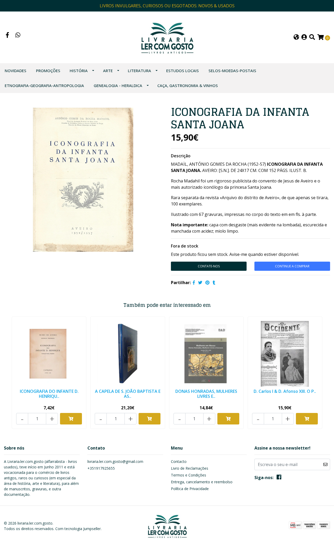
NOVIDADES (15, 70)
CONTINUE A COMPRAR (292, 266)
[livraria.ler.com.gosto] (167, 37)
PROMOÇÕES (48, 70)
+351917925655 (101, 468)
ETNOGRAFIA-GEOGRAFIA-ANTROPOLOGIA (44, 85)
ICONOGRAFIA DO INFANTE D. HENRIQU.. (49, 393)
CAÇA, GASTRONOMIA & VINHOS (187, 85)
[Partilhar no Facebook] (194, 282)
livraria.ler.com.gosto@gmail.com (115, 461)
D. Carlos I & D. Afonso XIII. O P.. (285, 391)
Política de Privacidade (190, 488)
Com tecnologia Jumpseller (78, 528)
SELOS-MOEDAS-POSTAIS (232, 70)
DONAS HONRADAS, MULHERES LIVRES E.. (206, 393)
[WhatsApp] (18, 35)
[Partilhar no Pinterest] (207, 282)
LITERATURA (139, 70)
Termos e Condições (188, 475)
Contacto (179, 461)
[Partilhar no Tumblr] (214, 282)
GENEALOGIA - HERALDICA (118, 85)
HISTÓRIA (79, 70)
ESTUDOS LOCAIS (182, 70)
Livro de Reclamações (189, 468)
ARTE (108, 70)
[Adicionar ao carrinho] (71, 418)
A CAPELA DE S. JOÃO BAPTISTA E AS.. (127, 393)
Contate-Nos (209, 266)
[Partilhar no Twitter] (200, 282)
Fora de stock (184, 246)
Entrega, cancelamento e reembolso (201, 481)
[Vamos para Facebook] (7, 35)
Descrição (180, 156)
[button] (296, 37)
